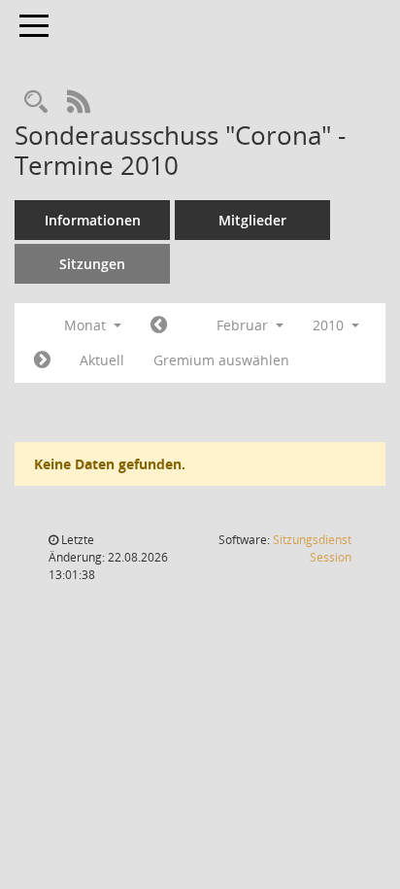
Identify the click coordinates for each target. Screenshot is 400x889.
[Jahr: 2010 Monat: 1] (159, 325)
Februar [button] (244, 325)
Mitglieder (252, 220)
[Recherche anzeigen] (36, 102)
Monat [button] (87, 325)
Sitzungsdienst (312, 548)
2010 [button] (330, 325)
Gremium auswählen (221, 360)
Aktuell (102, 360)
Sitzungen (92, 264)
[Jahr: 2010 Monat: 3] (42, 360)
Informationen (93, 220)
